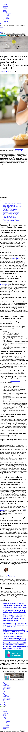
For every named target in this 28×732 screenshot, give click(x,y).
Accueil (5, 4)
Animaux (5, 21)
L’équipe (5, 684)
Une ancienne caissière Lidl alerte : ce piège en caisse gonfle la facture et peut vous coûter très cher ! (15, 624)
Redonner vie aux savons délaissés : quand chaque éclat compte (12, 204)
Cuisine (5, 8)
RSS (4, 691)
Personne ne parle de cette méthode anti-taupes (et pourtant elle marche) (14, 611)
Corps (7, 15)
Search (22, 25)
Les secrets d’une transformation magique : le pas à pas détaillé (11, 212)
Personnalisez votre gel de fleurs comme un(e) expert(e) (11, 215)
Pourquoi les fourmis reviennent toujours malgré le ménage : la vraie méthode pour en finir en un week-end (15, 605)
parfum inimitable (4, 284)
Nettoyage (5, 6)
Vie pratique (6, 20)
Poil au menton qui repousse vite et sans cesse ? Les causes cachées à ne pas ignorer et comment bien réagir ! (15, 631)
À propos (5, 683)
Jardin (4, 7)
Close (1, 709)
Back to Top (3, 705)
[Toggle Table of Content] (1, 201)
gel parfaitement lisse (15, 381)
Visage (8, 14)
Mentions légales (7, 687)
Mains (7, 17)
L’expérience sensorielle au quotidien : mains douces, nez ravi (11, 218)
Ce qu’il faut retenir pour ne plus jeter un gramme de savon (11, 221)
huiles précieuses (16, 258)
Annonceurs (6, 685)
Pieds (7, 18)
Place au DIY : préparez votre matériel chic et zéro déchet (10, 210)
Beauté (5, 11)
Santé (4, 10)
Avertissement (6, 688)
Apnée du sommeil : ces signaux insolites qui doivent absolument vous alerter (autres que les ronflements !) (15, 638)
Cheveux (8, 13)
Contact (5, 690)
